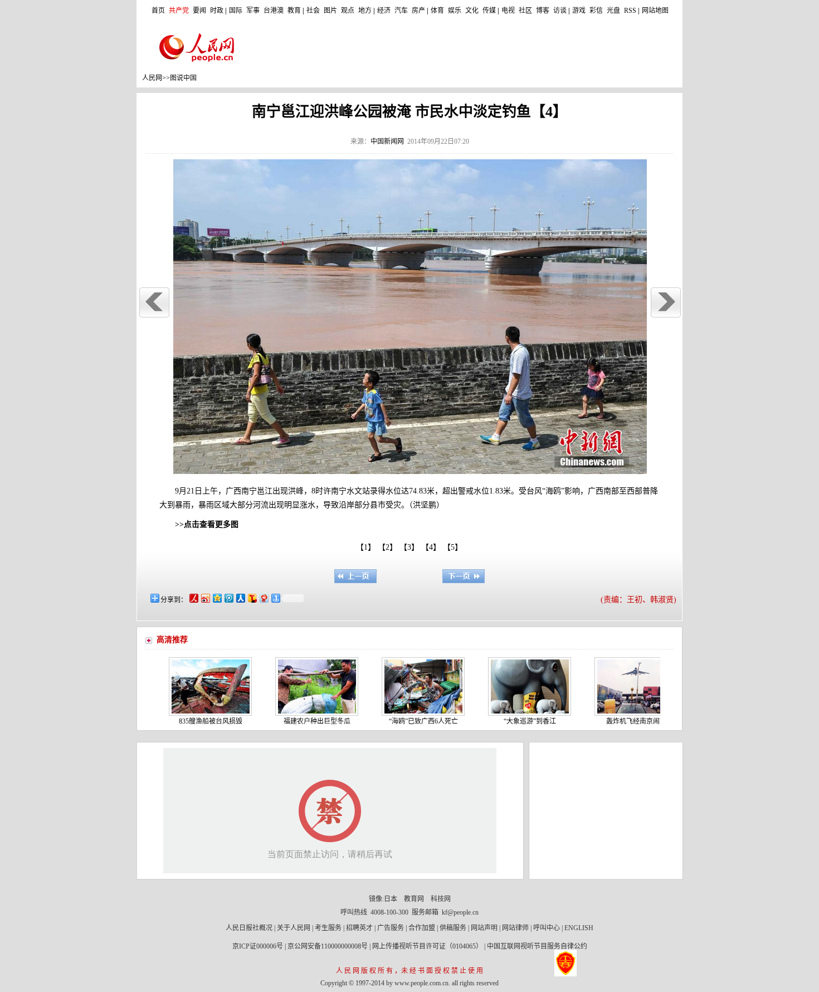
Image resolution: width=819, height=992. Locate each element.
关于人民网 (293, 928)
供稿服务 (453, 928)
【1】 (366, 547)
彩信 (596, 10)
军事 (253, 10)
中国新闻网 (387, 141)
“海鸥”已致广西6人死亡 (398, 721)
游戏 (579, 10)
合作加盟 (421, 928)
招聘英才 (359, 928)
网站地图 (655, 10)
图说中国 (183, 78)
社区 (525, 10)
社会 (313, 10)
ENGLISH (578, 928)
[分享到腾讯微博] (228, 598)
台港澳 (274, 10)
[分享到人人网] (240, 598)
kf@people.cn (460, 912)
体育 (437, 10)
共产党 (179, 10)
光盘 (613, 10)
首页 (158, 10)
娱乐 (454, 10)
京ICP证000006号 (257, 946)
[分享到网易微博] (263, 598)
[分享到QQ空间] (216, 598)
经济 (384, 10)
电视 (508, 10)
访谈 (560, 10)
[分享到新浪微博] (205, 598)
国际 (235, 10)
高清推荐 (172, 640)
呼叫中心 (546, 928)
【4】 (433, 547)
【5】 (454, 547)
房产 (418, 10)
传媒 (489, 10)
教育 (294, 10)
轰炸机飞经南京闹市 (611, 721)
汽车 (401, 10)
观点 (347, 10)
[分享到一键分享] (275, 598)
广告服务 (390, 928)
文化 (472, 10)
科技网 (441, 899)
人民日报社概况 (249, 928)
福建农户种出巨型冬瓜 (292, 721)
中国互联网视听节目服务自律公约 (537, 946)
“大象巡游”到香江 (505, 721)
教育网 (414, 899)
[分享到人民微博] (193, 598)
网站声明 (484, 928)
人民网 (152, 78)
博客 (542, 10)
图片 (330, 10)
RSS (630, 10)
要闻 (199, 10)
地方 (365, 10)
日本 (390, 899)
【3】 (411, 547)
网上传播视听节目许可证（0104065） (427, 946)
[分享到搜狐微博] (251, 598)
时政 (216, 10)
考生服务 (328, 928)
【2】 (389, 547)
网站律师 (515, 928)
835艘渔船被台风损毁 (185, 721)
